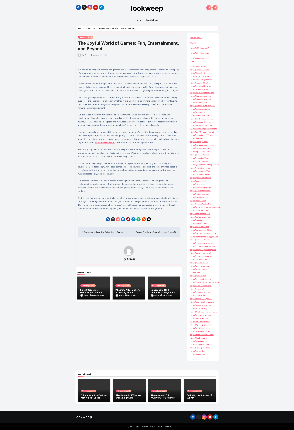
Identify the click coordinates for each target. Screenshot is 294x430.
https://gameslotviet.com (200, 177)
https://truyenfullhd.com (200, 331)
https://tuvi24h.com (198, 338)
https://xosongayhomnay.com (202, 122)
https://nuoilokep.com (199, 210)
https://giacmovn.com (199, 263)
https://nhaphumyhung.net (201, 292)
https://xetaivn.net (197, 354)
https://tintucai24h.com (200, 321)
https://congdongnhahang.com (203, 249)
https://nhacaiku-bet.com (201, 168)
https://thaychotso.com (200, 214)
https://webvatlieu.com (199, 344)
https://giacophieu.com (199, 266)
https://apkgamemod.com (201, 217)
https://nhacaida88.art (199, 158)
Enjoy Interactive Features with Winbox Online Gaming (91, 292)
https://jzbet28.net (198, 184)
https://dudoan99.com (199, 161)
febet (192, 61)
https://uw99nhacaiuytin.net (202, 132)
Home (138, 20)
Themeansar (166, 426)
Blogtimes (154, 426)
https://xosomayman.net (200, 109)
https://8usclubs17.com (199, 73)
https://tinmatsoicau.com (200, 96)
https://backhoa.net (198, 220)
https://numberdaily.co (199, 295)
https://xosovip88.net (199, 83)
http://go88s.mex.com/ (199, 58)
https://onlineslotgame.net (201, 79)
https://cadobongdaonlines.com (203, 128)
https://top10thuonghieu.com (202, 328)
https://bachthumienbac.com (202, 119)
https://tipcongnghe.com (200, 325)
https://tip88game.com (199, 151)
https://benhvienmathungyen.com (204, 236)
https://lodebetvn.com (199, 194)
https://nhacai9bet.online (200, 204)
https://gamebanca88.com (201, 171)
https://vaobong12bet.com (201, 125)
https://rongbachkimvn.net (201, 86)
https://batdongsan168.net (201, 230)
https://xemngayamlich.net (201, 348)
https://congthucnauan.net (201, 256)
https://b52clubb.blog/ (199, 53)
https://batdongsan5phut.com (203, 233)
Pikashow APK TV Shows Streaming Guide (127, 291)
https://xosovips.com (199, 141)
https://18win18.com (198, 66)
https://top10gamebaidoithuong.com (205, 207)
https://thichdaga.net (199, 89)
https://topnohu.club (198, 102)
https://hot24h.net (198, 276)
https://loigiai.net (197, 289)
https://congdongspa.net (200, 253)
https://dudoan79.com (199, 155)
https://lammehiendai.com (201, 285)
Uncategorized (86, 37)
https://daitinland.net (199, 259)
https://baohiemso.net (199, 227)
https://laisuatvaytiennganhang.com (205, 282)
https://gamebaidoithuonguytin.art (204, 164)
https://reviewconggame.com (202, 92)
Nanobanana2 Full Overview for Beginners (163, 291)
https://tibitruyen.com (199, 318)
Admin (87, 55)
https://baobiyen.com (199, 223)
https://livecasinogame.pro (201, 187)
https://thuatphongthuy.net (201, 315)
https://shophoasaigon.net (201, 299)
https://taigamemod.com (200, 305)
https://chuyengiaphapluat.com (203, 246)
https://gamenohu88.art (200, 174)
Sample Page (152, 20)
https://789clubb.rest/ (199, 48)
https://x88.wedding (198, 112)
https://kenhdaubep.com (200, 279)
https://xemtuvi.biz (197, 351)
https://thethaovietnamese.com (203, 312)
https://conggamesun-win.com (203, 145)
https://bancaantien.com (200, 99)
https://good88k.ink (198, 181)
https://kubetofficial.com (200, 191)
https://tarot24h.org (198, 308)
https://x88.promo (197, 138)
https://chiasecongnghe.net (201, 243)
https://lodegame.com (199, 197)
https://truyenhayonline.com (202, 334)
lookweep (147, 8)
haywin (193, 43)
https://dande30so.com (200, 148)
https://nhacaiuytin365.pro (201, 135)
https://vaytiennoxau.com (201, 341)
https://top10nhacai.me (199, 76)
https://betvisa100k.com (200, 240)
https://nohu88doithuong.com (202, 106)
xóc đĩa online (196, 38)
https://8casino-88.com (200, 70)
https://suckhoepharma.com (202, 302)
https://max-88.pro (198, 200)
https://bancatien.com (199, 115)
